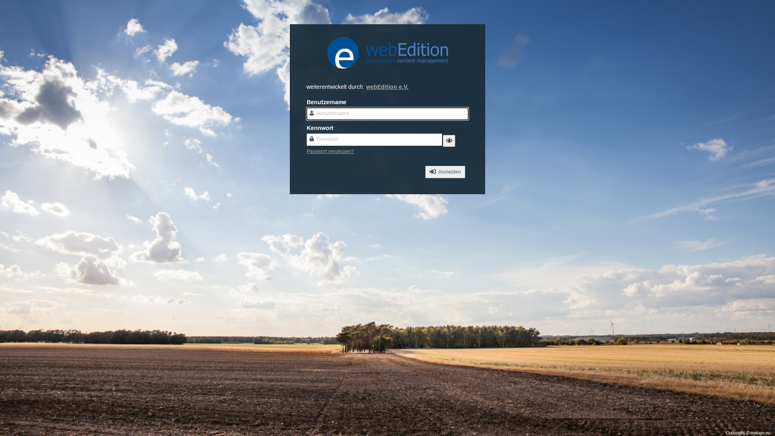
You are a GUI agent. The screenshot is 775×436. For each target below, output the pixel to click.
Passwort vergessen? (330, 152)
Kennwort (320, 128)
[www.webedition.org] (387, 73)
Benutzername (326, 102)
